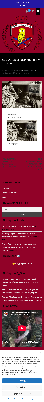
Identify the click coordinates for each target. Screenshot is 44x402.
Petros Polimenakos (10, 289)
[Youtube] (24, 5)
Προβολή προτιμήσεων (22, 393)
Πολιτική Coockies (14, 399)
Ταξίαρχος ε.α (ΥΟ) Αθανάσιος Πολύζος (18, 226)
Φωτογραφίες (13, 144)
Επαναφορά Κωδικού (11, 193)
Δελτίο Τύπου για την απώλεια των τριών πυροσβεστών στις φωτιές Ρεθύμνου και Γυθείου (19, 247)
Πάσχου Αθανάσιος (10, 297)
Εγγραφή (5, 188)
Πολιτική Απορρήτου (28, 399)
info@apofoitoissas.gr (23, 2)
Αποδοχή (22, 381)
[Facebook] (20, 5)
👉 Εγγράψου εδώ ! (22, 263)
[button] (40, 353)
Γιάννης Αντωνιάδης (17, 117)
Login (4, 197)
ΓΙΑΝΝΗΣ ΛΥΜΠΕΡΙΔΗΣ (11, 279)
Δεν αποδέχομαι (22, 387)
